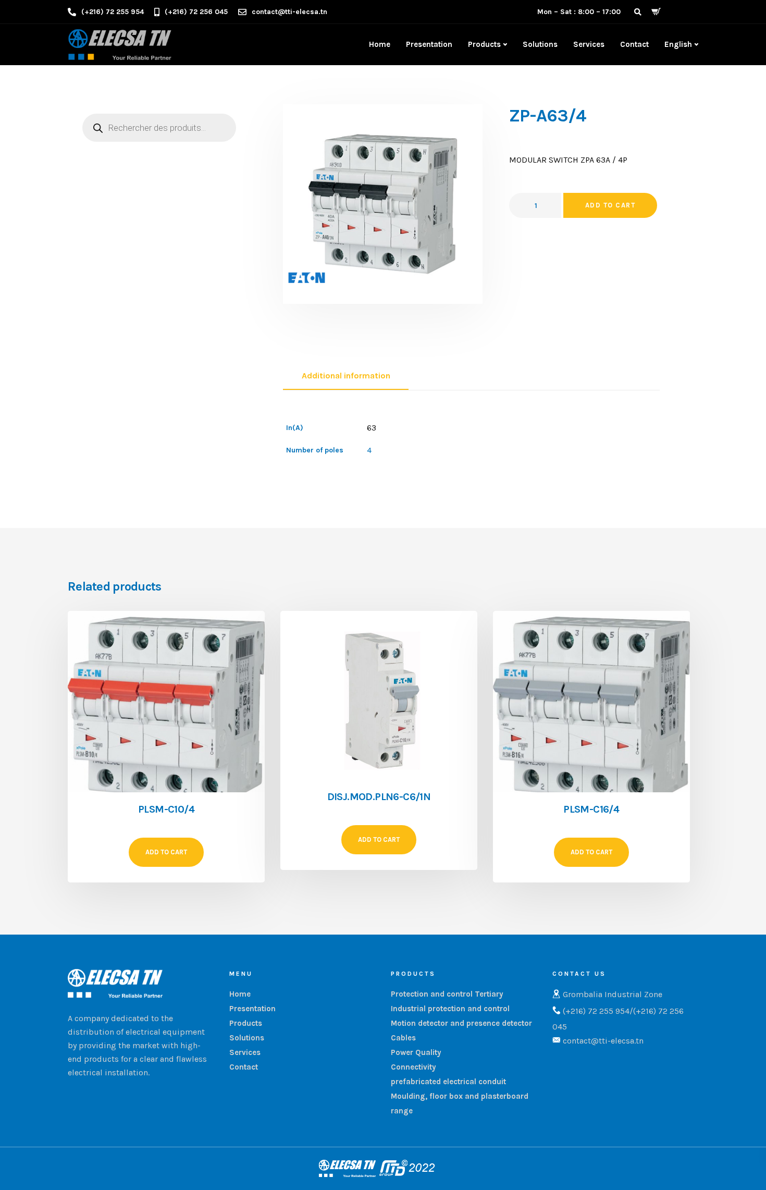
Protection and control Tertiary (447, 994)
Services (588, 44)
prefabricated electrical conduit (448, 1081)
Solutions (540, 44)
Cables (403, 1037)
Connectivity (413, 1067)
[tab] (346, 376)
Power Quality (416, 1052)
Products (484, 44)
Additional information (346, 376)
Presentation (429, 44)
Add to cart (610, 205)
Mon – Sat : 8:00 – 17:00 (579, 11)
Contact (634, 44)
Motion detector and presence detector (461, 1023)
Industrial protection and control (450, 1008)
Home (379, 44)
